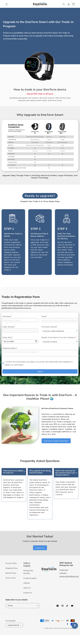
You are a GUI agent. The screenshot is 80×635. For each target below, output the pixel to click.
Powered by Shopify (68, 628)
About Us (27, 588)
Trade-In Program (26, 564)
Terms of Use (11, 578)
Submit (40, 371)
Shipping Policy (12, 568)
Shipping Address (10, 348)
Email (44, 316)
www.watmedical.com (69, 576)
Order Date (7, 337)
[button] (6, 4)
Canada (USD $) (13, 625)
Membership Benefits (28, 572)
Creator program (30, 578)
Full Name (7, 316)
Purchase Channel (50, 326)
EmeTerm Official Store (55, 628)
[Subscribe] (37, 605)
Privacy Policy (11, 563)
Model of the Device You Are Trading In (59, 337)
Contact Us (27, 593)
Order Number (9, 326)
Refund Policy (11, 573)
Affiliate (26, 583)
